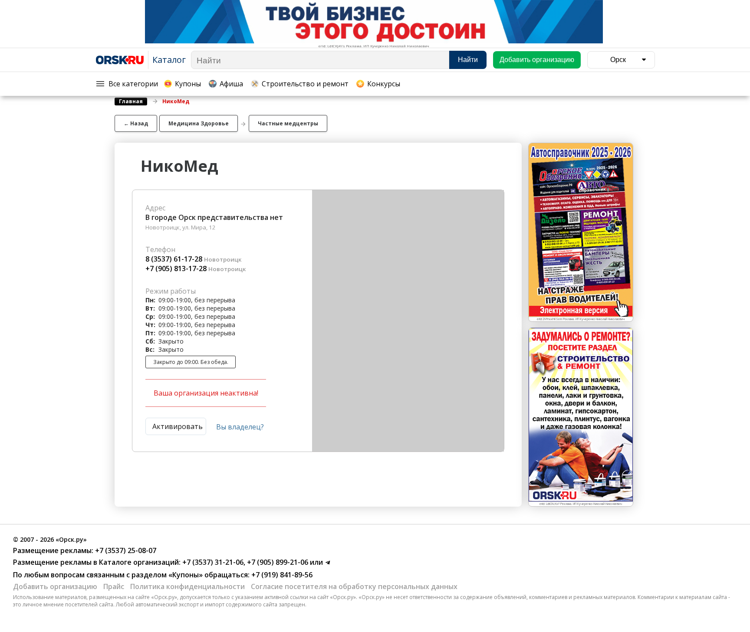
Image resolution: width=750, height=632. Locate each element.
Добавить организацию (55, 586)
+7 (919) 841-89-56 (281, 575)
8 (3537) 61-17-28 (173, 259)
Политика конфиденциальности (187, 586)
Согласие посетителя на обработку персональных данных (354, 586)
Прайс (113, 586)
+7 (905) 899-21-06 (276, 562)
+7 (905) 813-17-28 (176, 268)
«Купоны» (185, 575)
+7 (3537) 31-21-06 (212, 562)
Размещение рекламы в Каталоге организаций (96, 562)
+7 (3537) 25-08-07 (124, 550)
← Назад (136, 123)
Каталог (169, 59)
